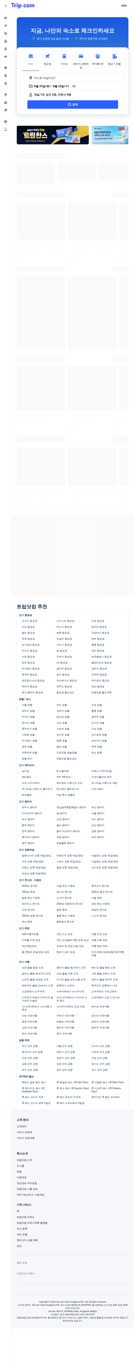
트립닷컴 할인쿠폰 (101, 692)
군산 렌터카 (97, 825)
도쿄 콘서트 (28, 909)
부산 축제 (27, 921)
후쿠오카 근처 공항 (32, 1052)
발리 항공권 (28, 632)
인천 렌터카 (63, 819)
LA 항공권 (62, 662)
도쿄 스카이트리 (31, 783)
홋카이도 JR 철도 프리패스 (105, 1097)
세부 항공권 (97, 638)
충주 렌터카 (28, 825)
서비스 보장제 (24, 1132)
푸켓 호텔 (96, 746)
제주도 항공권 (64, 686)
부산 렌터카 (97, 807)
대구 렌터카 (28, 819)
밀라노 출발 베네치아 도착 (36, 973)
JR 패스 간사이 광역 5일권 (36, 1103)
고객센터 (22, 1126)
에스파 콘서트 (64, 891)
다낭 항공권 (28, 626)
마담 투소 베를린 (66, 794)
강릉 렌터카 (97, 831)
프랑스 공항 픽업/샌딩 (34, 867)
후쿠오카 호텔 (29, 728)
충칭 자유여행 (29, 1021)
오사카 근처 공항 (100, 1046)
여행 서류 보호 (99, 940)
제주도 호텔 (28, 710)
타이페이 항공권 (31, 668)
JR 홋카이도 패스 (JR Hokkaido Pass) (33, 1090)
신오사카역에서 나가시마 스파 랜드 (72, 999)
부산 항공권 (97, 686)
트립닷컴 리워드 (26, 1217)
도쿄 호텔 (62, 722)
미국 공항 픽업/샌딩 (33, 861)
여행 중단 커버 (99, 946)
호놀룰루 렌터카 (65, 843)
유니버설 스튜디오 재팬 (104, 783)
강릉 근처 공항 (30, 1063)
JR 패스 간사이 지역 (32, 1097)
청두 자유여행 (64, 1033)
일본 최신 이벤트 (31, 897)
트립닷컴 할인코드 (67, 758)
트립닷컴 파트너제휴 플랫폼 (32, 1222)
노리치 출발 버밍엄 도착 (35, 979)
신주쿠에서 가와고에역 (104, 991)
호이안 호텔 (63, 734)
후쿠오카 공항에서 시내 (104, 985)
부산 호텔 (62, 704)
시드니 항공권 (64, 644)
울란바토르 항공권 (101, 662)
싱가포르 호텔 (99, 734)
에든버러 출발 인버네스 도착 (37, 985)
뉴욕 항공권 (28, 656)
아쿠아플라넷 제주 (101, 777)
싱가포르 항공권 (31, 644)
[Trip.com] (22, 6)
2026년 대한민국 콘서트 (70, 903)
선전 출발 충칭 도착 (32, 967)
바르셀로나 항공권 (101, 656)
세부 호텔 (27, 746)
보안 (19, 1246)
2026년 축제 (28, 891)
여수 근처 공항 (99, 1069)
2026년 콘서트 (30, 885)
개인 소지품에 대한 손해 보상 (73, 940)
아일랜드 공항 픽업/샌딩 (104, 861)
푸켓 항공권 (28, 638)
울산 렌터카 (63, 825)
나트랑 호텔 (28, 734)
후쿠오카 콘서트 (100, 885)
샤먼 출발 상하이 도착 (103, 973)
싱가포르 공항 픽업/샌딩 (104, 867)
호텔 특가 (27, 758)
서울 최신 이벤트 (66, 885)
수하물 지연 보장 (31, 940)
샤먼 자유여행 (29, 1015)
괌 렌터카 (62, 813)
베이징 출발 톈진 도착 (103, 967)
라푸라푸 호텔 (29, 752)
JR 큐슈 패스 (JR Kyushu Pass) (73, 1088)
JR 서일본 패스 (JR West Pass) (107, 1082)
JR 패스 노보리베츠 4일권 (70, 1103)
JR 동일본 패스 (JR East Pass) (72, 1082)
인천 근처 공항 (99, 1058)
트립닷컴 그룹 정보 (27, 1189)
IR (18, 1211)
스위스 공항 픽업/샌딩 (69, 861)
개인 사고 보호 (65, 934)
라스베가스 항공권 (67, 680)
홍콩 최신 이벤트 (66, 915)
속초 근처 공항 (65, 1063)
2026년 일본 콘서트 (32, 915)
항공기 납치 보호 (66, 952)
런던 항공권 (28, 662)
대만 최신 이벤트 (100, 903)
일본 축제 (62, 909)
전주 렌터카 (28, 831)
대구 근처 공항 (30, 1069)
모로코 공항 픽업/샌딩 (34, 873)
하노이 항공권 (64, 626)
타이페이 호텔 (29, 740)
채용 (19, 1171)
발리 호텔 (62, 746)
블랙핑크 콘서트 (65, 921)
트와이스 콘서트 (31, 903)
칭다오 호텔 (28, 722)
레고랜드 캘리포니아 (68, 788)
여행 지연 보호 (99, 934)
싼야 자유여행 (29, 1033)
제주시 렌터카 (29, 807)
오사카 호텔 (97, 722)
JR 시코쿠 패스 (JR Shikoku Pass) (106, 1090)
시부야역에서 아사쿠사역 (70, 991)
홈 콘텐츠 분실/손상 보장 (35, 952)
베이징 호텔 (63, 716)
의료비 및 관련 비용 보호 (70, 946)
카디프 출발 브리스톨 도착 (71, 979)
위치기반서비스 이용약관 (30, 1194)
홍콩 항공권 (97, 644)
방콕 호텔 (62, 740)
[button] (5, 6)
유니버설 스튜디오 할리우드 (37, 788)
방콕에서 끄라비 (65, 985)
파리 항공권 (97, 650)
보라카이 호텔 (99, 740)
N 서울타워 (63, 771)
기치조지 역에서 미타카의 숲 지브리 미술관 (37, 999)
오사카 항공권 (29, 620)
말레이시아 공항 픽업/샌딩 (36, 855)
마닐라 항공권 (64, 638)
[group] (50, 38)
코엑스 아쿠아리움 (101, 771)
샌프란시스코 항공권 (33, 680)
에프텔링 (27, 794)
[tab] (31, 60)
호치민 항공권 (99, 626)
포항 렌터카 (63, 837)
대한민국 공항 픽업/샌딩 (70, 855)
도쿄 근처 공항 (30, 1058)
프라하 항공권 (99, 674)
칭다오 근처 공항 (100, 1063)
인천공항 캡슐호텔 (67, 752)
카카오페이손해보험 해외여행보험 (107, 954)
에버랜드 (27, 777)
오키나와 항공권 (65, 620)
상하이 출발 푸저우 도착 (104, 979)
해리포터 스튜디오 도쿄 (69, 783)
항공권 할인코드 (65, 692)
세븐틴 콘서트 (99, 909)
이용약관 (22, 1177)
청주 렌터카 (28, 843)
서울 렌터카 (97, 813)
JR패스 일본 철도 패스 (34, 1082)
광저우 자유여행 (100, 1027)
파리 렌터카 (97, 837)
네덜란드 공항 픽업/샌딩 (104, 855)
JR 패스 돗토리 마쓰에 (69, 1097)
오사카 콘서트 (64, 897)
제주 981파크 (64, 777)
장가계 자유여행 (100, 1015)
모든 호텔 (22, 1234)
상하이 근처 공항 (66, 1058)
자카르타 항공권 (100, 680)
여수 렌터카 (97, 819)
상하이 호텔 (63, 710)
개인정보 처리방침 (27, 1183)
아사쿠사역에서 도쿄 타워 (71, 1006)
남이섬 (25, 771)
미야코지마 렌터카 (32, 813)
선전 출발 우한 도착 (67, 973)
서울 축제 (96, 897)
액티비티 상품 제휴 (27, 1240)
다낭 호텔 (96, 728)
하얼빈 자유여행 (65, 1021)
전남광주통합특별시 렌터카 (72, 807)
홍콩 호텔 (96, 710)
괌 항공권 (62, 650)
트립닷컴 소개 (24, 1160)
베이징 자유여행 (100, 1006)
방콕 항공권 (63, 632)
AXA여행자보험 (30, 934)
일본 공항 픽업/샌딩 (67, 867)
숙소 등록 (96, 752)
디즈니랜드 (97, 788)
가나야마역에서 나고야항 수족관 (37, 1008)
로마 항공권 (63, 674)
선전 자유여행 (29, 1027)
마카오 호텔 (28, 716)
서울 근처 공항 (65, 1046)
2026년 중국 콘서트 (102, 891)
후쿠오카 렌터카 (31, 837)
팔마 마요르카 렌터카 (68, 831)
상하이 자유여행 (100, 1021)
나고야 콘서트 (99, 915)
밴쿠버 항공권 (29, 674)
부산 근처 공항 (30, 1046)
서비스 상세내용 (26, 1138)
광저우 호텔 (97, 716)
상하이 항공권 (99, 668)
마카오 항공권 (29, 650)
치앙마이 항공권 (100, 632)
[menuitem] (5, 17)
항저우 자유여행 (65, 1027)
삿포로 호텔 (63, 728)
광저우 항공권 (64, 668)
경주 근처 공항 (65, 1069)
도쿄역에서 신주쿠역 (33, 991)
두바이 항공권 (64, 656)
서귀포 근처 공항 (100, 1052)
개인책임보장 (29, 946)
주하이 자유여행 (65, 1015)
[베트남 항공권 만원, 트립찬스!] (53, 135)
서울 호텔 (27, 704)
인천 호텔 (96, 704)
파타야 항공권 (29, 686)
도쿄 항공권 (97, 620)
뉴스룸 (20, 1165)
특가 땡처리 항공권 (32, 692)
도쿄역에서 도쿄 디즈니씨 (105, 997)
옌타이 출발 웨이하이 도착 (71, 967)
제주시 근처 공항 (66, 1052)
